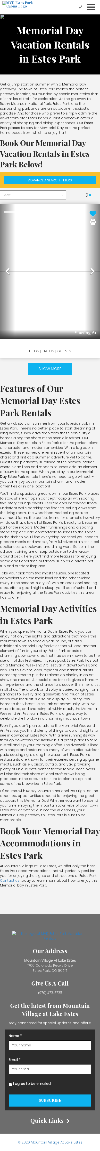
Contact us (9, 880)
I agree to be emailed (32, 1083)
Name (15, 1035)
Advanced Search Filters (50, 180)
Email (15, 1059)
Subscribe (50, 1100)
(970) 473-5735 (50, 993)
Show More (50, 369)
